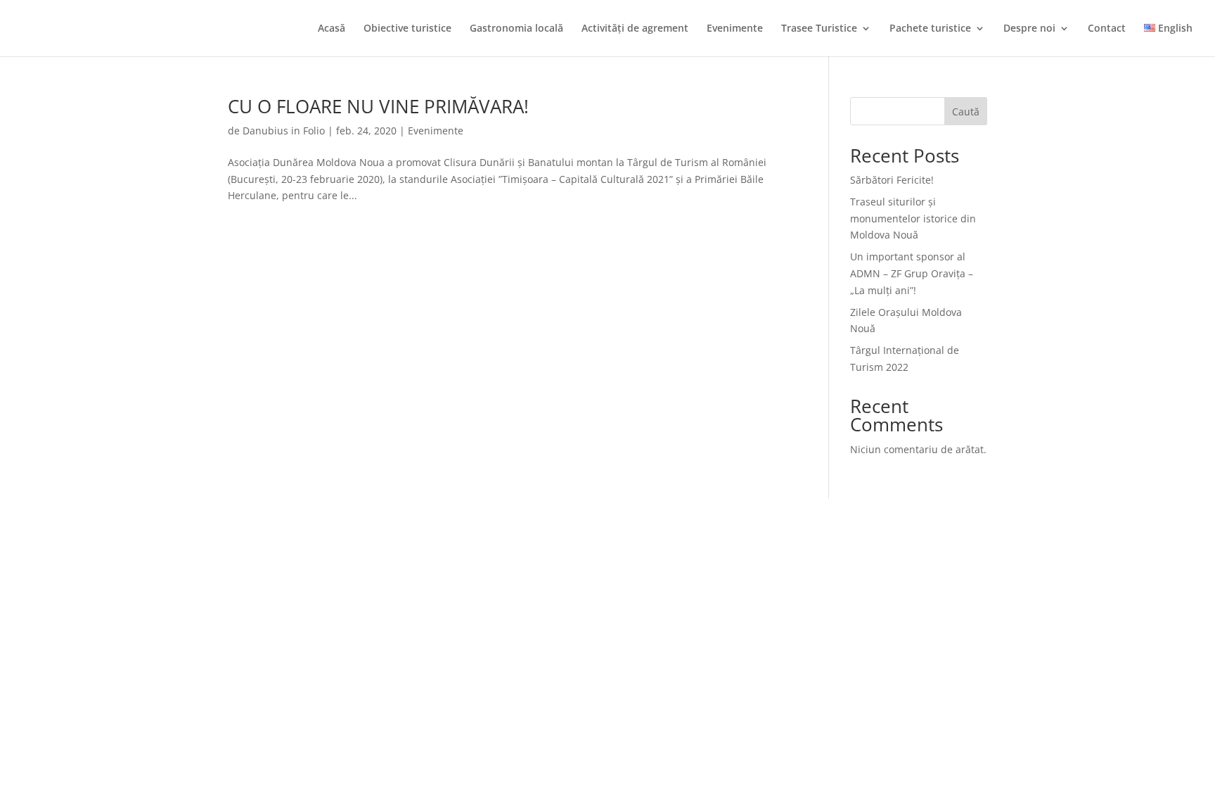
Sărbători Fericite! (892, 179)
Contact (1107, 28)
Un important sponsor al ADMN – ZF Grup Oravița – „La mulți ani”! (911, 273)
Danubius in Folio (284, 130)
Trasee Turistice (819, 28)
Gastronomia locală (516, 28)
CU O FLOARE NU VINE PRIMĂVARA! (378, 106)
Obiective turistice (407, 28)
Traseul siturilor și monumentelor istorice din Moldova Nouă (913, 218)
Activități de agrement (634, 28)
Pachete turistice (930, 28)
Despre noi (1029, 28)
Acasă (331, 28)
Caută (965, 111)
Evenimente (735, 28)
